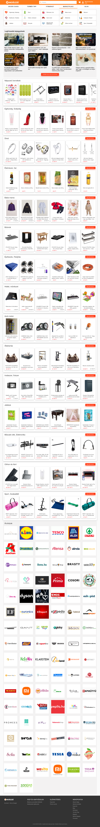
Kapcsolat (52, 802)
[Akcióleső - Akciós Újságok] (12, 2)
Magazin (75, 814)
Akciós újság (13, 6)
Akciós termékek (77, 804)
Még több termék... (90, 108)
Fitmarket (50, 6)
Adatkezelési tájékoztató (33, 804)
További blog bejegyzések (50, 74)
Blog (86, 6)
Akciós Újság (76, 802)
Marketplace (68, 6)
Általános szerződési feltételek (34, 802)
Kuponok (75, 806)
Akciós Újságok (76, 816)
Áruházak (75, 810)
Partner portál (53, 804)
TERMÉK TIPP (31, 6)
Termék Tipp (76, 812)
